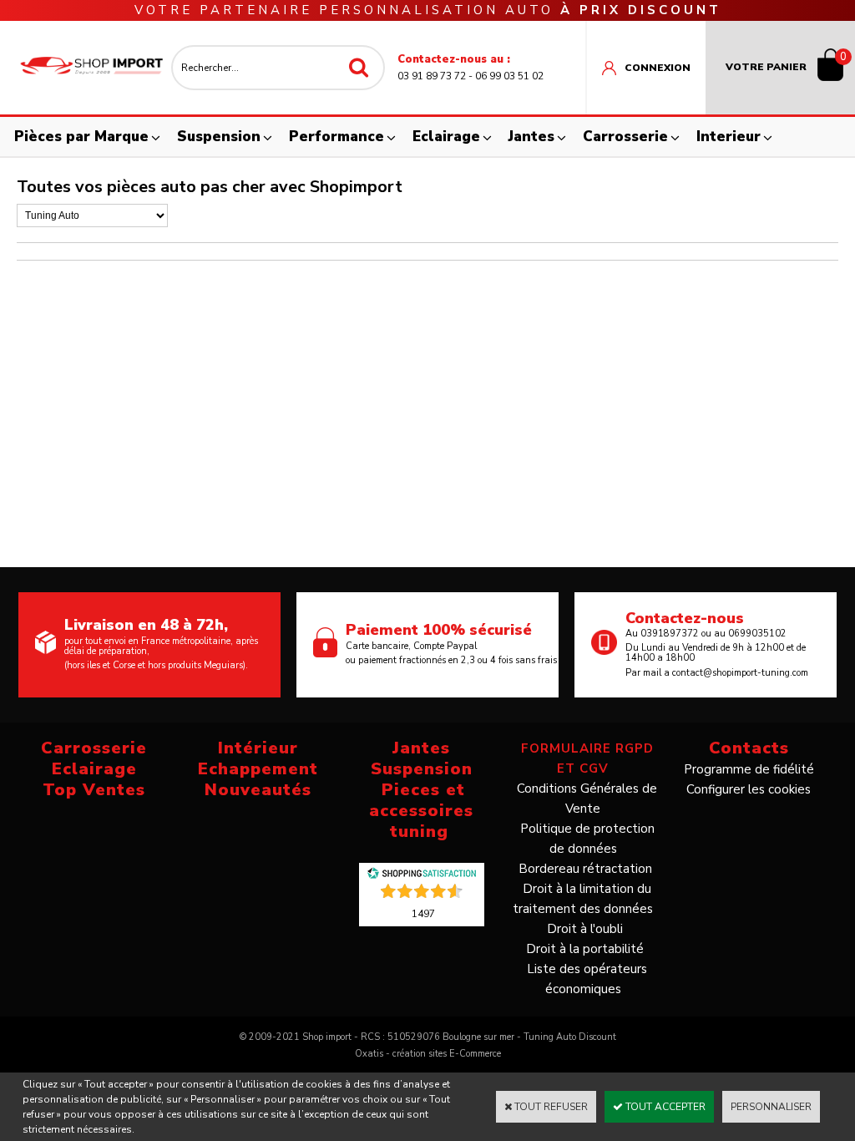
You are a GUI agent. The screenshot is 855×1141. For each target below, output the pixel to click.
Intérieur (258, 748)
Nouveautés (258, 789)
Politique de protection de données (587, 838)
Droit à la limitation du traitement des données (583, 898)
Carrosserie (625, 136)
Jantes (531, 136)
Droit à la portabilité (585, 949)
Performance (336, 136)
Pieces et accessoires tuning (421, 810)
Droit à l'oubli (585, 928)
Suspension (219, 136)
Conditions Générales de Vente (587, 798)
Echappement (258, 769)
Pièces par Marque (81, 136)
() (423, 913)
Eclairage (446, 136)
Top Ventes (94, 789)
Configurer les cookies (748, 789)
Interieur (728, 136)
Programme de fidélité (749, 769)
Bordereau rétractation (585, 868)
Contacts (749, 748)
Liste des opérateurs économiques (587, 979)
